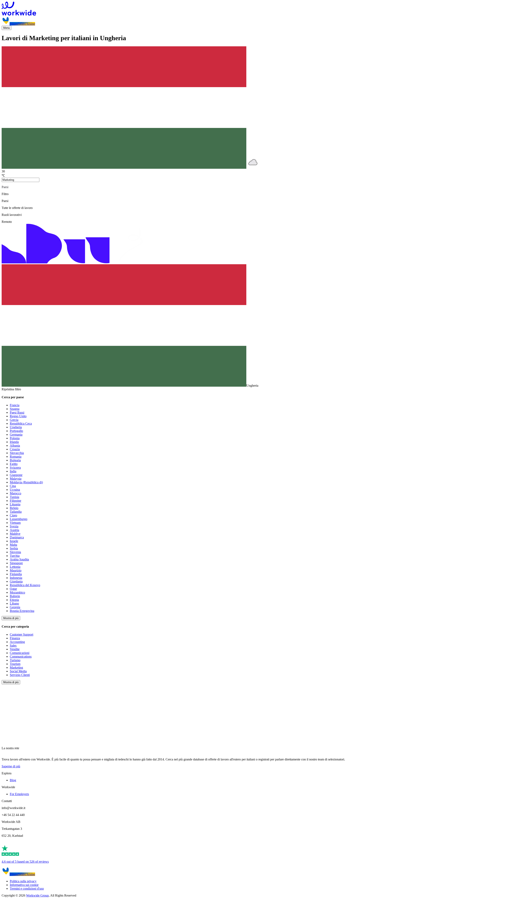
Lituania (15, 504)
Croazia (15, 449)
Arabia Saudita (19, 559)
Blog (13, 780)
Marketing (16, 667)
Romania (15, 456)
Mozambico (17, 592)
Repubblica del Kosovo (25, 585)
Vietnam (15, 522)
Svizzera (15, 467)
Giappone (16, 475)
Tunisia (14, 497)
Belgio (14, 508)
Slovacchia (17, 453)
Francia (14, 405)
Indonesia (16, 577)
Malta (13, 544)
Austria (14, 530)
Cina (13, 486)
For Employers (19, 794)
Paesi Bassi (17, 412)
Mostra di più (11, 618)
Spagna (14, 409)
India (13, 471)
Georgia (15, 607)
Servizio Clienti (20, 675)
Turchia (15, 555)
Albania (15, 445)
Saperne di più (11, 766)
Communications (21, 656)
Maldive (15, 533)
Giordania (16, 581)
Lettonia (15, 566)
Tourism (15, 664)
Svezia (14, 526)
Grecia (14, 420)
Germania (16, 434)
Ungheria (16, 427)
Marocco (15, 493)
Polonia (15, 438)
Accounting (17, 642)
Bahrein (15, 596)
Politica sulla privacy (23, 881)
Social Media (18, 671)
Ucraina (15, 489)
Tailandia (16, 511)
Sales (13, 645)
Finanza (15, 638)
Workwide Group (37, 895)
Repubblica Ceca (21, 423)
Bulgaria (15, 460)
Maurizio (15, 570)
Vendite (15, 649)
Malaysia (15, 478)
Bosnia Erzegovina (22, 611)
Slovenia (15, 552)
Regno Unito (18, 416)
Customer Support (21, 634)
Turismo (15, 660)
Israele (14, 541)
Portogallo (16, 431)
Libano (14, 603)
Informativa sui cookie (24, 885)
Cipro (13, 515)
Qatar (13, 588)
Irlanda (14, 442)
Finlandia (16, 574)
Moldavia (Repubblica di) (26, 482)
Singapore (16, 563)
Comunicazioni (19, 653)
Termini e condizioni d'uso (27, 888)
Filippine (15, 500)
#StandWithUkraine (22, 24)
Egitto (14, 464)
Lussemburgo (18, 519)
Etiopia (14, 600)
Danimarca (17, 537)
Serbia (14, 548)
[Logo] (261, 9)
